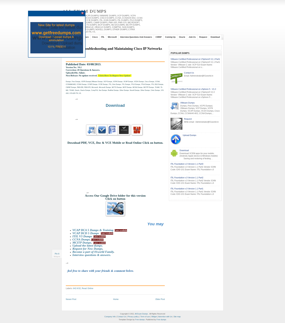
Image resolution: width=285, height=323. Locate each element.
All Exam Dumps (141, 314)
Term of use (145, 317)
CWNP (159, 37)
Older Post (160, 299)
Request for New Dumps (87, 248)
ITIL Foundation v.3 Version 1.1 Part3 (187, 164)
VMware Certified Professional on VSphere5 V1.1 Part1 (195, 59)
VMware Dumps (187, 103)
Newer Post (71, 299)
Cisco (95, 37)
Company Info (110, 317)
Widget (154, 317)
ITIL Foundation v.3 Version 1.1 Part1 (187, 189)
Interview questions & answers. (91, 255)
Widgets (57, 256)
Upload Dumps (189, 135)
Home (116, 299)
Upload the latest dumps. (87, 245)
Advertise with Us (165, 317)
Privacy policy (133, 317)
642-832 (77, 288)
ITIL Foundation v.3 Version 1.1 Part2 (187, 177)
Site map (177, 317)
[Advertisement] (116, 98)
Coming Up (170, 37)
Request (203, 37)
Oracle (182, 37)
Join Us (192, 37)
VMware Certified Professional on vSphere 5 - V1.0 (193, 89)
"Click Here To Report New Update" (114, 75)
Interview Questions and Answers (136, 37)
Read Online (87, 288)
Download (215, 37)
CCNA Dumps (81, 239)
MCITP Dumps (81, 242)
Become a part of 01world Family (93, 251)
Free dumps (140, 320)
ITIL (102, 37)
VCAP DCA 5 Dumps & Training (92, 230)
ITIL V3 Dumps (82, 236)
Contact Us (189, 73)
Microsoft (112, 37)
